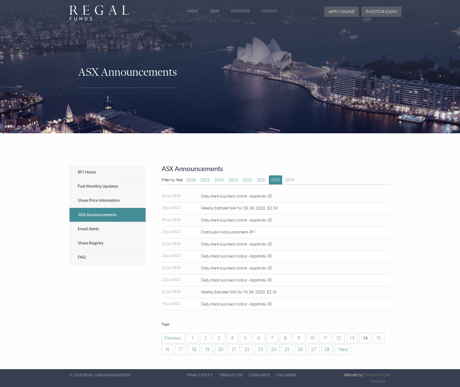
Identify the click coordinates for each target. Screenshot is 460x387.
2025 (205, 179)
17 (180, 349)
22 (247, 349)
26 (300, 349)
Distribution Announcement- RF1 (228, 232)
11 (325, 338)
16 (167, 349)
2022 (247, 179)
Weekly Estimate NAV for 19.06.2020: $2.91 (239, 292)
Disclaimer (286, 375)
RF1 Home (87, 172)
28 (327, 349)
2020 (275, 179)
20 (220, 349)
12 (338, 338)
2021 (261, 179)
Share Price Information (99, 200)
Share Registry (91, 243)
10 (312, 338)
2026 (191, 179)
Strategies (240, 11)
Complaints (259, 375)
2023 (233, 179)
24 (273, 349)
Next (343, 349)
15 (378, 338)
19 (207, 349)
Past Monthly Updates (98, 186)
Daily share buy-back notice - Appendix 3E (236, 196)
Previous (173, 338)
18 (194, 349)
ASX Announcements (97, 215)
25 (287, 349)
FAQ (82, 257)
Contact (269, 11)
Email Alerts (88, 229)
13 (352, 338)
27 (313, 349)
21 (234, 349)
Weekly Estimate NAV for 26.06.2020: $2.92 (239, 208)
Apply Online (341, 11)
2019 (289, 179)
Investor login (381, 11)
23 (260, 349)
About (193, 11)
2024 (219, 179)
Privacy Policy (200, 375)
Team (214, 11)
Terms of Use (231, 375)
